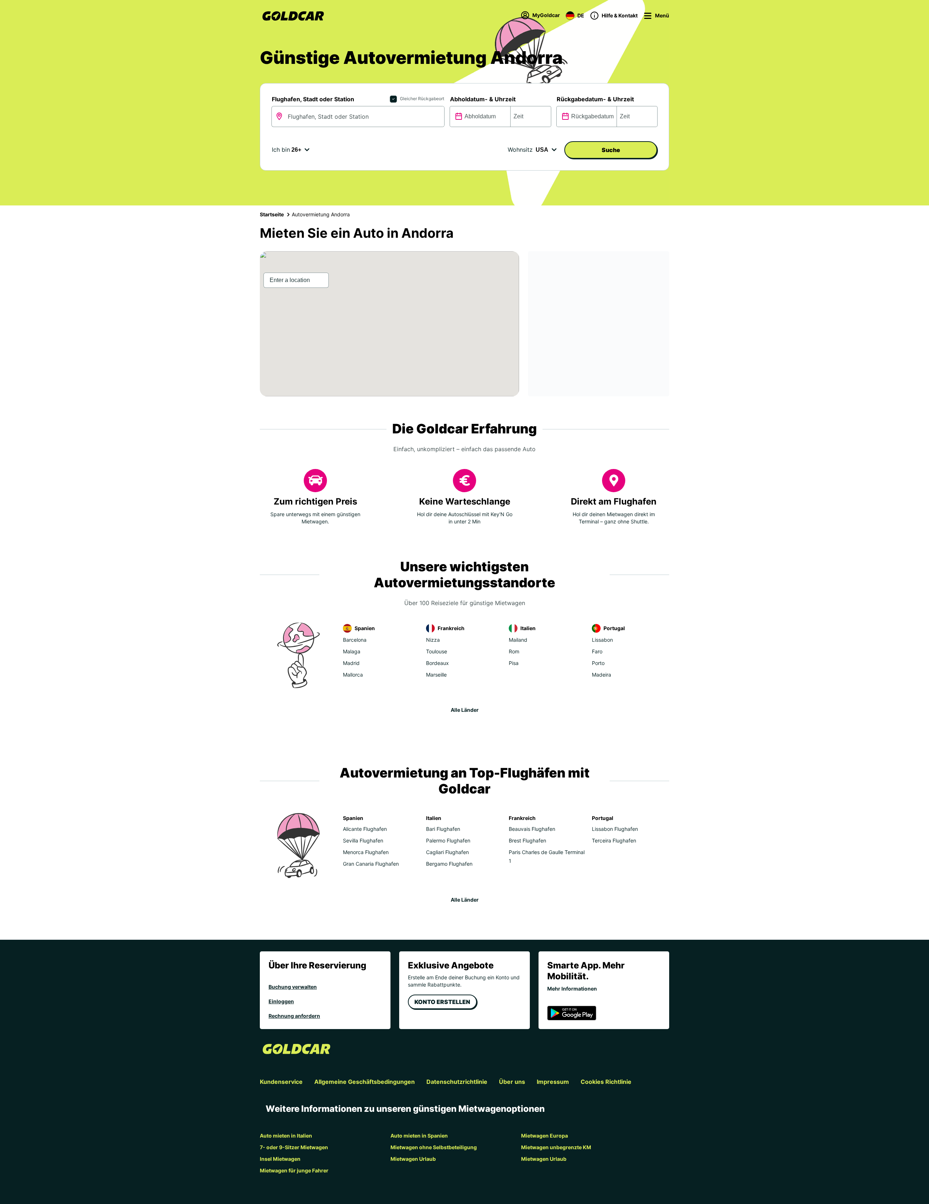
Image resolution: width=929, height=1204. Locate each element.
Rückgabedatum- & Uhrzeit (595, 99)
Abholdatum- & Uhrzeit (483, 99)
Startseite (272, 214)
